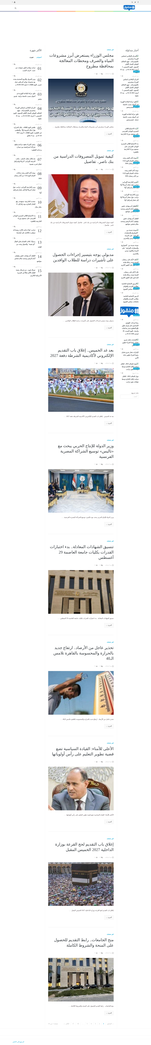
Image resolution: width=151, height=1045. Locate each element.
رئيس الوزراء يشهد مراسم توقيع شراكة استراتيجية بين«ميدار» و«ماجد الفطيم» (28, 147)
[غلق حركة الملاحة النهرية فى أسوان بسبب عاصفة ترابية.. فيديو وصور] (129, 104)
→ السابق (110, 1024)
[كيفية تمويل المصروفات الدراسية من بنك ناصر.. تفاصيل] (81, 196)
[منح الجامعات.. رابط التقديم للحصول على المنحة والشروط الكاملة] (81, 979)
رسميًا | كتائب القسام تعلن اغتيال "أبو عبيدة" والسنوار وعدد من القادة (28, 244)
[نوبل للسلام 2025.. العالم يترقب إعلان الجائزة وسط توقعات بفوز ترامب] (129, 367)
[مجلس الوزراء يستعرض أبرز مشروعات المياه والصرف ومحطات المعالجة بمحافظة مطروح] (81, 100)
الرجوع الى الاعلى (18, 1042)
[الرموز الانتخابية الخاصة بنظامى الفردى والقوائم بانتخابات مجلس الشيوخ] (129, 286)
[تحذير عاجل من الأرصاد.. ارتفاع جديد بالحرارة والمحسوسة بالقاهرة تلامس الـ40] (81, 693)
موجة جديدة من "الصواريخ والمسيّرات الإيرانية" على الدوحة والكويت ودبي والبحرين (130, 249)
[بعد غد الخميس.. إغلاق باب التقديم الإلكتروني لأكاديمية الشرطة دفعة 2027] (81, 390)
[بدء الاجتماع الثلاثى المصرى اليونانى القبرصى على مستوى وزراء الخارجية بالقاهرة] (129, 132)
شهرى (32, 57)
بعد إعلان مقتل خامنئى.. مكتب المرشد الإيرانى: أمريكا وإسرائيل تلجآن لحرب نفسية (28, 161)
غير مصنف (110, 49)
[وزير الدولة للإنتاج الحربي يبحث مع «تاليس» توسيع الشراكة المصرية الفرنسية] (81, 491)
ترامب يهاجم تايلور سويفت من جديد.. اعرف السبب (28, 68)
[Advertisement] (75, 28)
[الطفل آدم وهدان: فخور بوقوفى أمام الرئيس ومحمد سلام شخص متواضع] (129, 209)
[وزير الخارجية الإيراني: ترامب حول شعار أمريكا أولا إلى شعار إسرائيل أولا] (129, 185)
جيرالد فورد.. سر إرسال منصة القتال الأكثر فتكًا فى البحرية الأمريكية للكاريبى (29, 272)
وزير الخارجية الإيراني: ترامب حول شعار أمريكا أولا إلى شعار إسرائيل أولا (129, 197)
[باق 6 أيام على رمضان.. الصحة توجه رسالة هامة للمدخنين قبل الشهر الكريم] (129, 262)
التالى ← (66, 1024)
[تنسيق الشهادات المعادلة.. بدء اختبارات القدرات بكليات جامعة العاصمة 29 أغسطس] (81, 592)
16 (78, 1024)
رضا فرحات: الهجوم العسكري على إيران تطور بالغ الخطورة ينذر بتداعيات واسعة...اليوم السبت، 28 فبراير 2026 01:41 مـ (130, 328)
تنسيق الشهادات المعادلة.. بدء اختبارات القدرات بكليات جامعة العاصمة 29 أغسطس (82, 552)
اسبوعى (39, 57)
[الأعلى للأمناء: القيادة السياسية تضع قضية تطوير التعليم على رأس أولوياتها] (81, 788)
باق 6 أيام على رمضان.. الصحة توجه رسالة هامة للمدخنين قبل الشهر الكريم (130, 274)
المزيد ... (109, 134)
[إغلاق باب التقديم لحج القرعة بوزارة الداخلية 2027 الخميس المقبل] (81, 884)
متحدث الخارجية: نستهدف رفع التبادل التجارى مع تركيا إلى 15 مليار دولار (29, 204)
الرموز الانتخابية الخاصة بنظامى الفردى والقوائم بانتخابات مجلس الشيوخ (131, 299)
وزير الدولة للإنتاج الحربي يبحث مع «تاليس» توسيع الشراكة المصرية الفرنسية (86, 451)
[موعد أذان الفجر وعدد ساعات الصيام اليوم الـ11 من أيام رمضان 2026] (129, 161)
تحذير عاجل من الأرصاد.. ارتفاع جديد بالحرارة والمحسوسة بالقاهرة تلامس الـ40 (83, 653)
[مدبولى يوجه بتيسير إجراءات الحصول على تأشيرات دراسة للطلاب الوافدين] (81, 294)
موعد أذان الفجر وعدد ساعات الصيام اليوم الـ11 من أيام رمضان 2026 (131, 173)
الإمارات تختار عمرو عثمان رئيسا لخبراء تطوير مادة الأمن (130, 355)
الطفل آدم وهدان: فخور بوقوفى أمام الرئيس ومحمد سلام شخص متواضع (130, 221)
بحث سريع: (135, 393)
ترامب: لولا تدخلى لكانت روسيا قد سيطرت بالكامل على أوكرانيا (27, 231)
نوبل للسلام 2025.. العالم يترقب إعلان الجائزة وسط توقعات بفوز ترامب (130, 379)
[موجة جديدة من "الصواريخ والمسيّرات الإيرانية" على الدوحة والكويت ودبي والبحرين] (129, 234)
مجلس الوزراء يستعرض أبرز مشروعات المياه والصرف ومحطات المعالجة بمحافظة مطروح (81, 60)
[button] (13, 2)
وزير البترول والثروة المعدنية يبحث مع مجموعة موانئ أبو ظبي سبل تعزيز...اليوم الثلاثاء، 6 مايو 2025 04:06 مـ (27, 82)
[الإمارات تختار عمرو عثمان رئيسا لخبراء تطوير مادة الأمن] (129, 343)
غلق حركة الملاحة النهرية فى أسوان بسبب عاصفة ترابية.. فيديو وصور (130, 117)
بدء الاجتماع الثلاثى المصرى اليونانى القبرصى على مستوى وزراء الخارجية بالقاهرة (130, 148)
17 (73, 1024)
